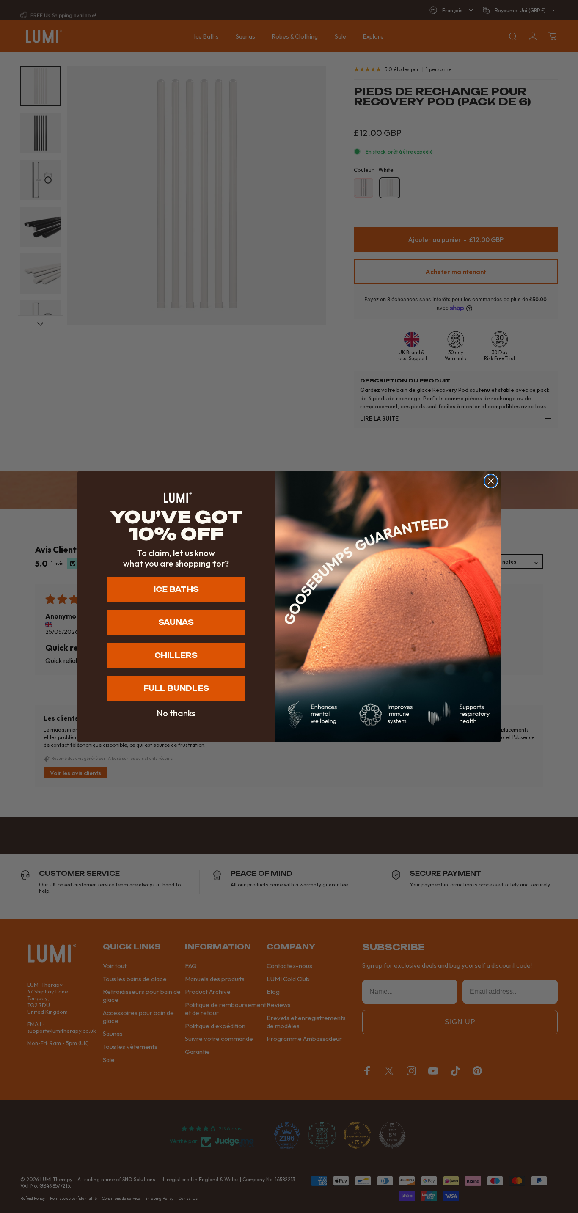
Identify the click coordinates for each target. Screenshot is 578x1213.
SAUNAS (176, 622)
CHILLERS (176, 655)
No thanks (176, 713)
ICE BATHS (176, 589)
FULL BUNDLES (176, 688)
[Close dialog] (490, 481)
